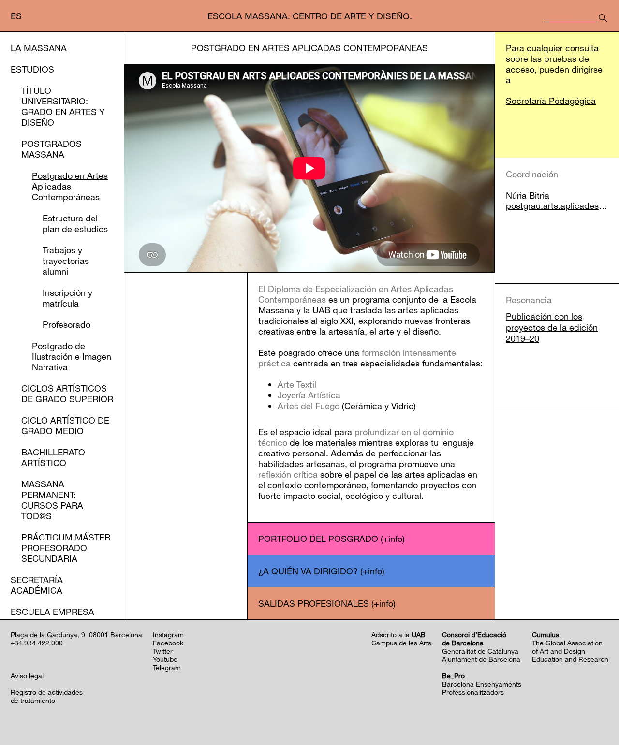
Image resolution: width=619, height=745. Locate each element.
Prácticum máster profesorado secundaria (65, 548)
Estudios (32, 69)
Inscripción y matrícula (67, 297)
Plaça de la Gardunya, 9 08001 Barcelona (76, 634)
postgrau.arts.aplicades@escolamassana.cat (557, 206)
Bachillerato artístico (53, 457)
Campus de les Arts (401, 643)
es (16, 16)
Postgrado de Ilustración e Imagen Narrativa (71, 356)
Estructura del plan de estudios (75, 223)
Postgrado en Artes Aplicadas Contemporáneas (70, 186)
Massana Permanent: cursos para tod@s (52, 500)
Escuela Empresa (52, 611)
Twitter (163, 651)
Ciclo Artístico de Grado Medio (65, 425)
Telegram (167, 667)
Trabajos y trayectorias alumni (66, 261)
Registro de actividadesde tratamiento (47, 696)
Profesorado (66, 324)
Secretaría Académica (37, 585)
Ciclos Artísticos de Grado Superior (67, 393)
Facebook (168, 643)
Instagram (168, 634)
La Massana (39, 48)
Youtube (165, 659)
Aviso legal (27, 676)
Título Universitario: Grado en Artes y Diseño (63, 106)
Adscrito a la (398, 634)
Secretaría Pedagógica (551, 101)
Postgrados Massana (51, 149)
